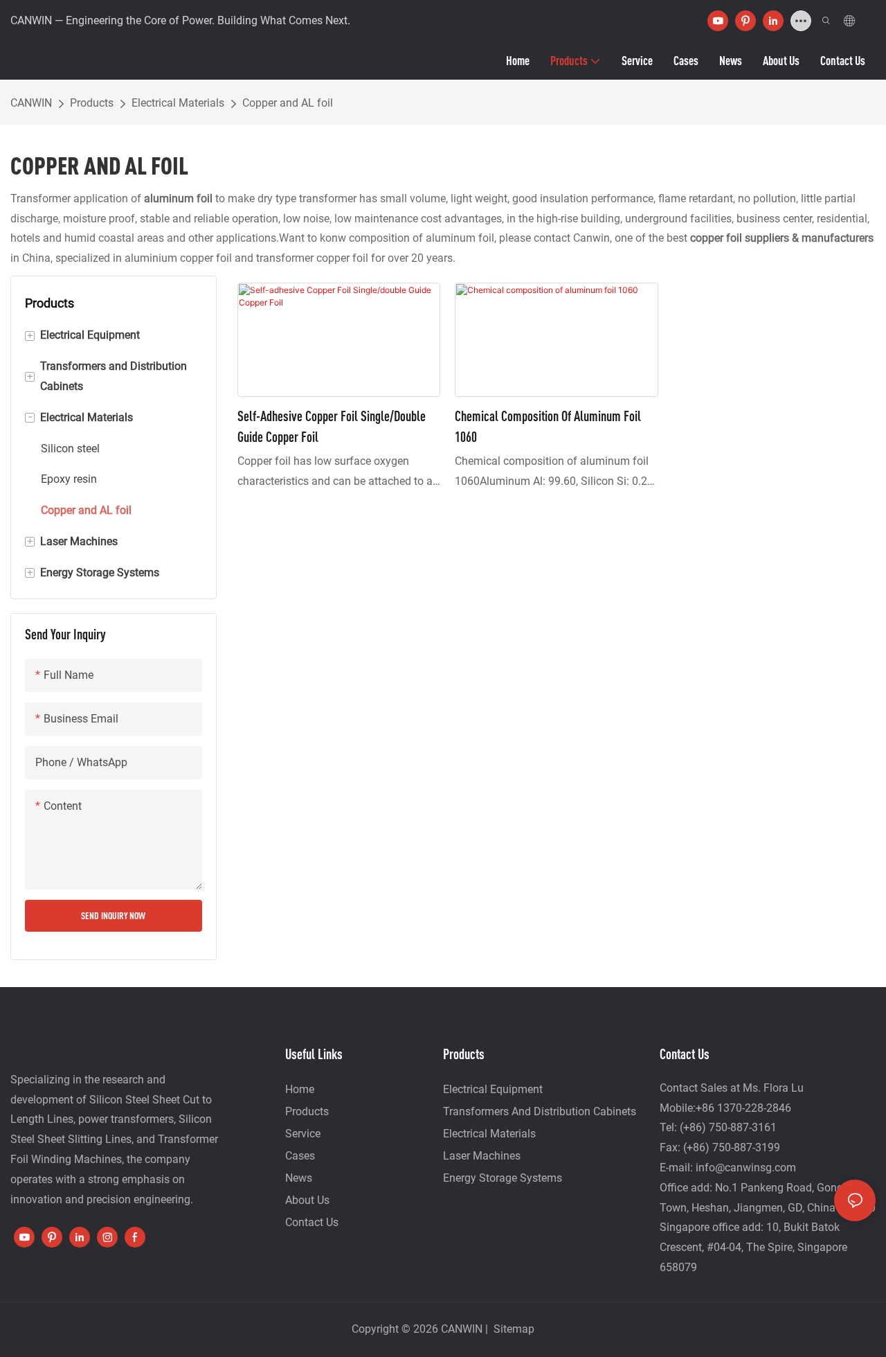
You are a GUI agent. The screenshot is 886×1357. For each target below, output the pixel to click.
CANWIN (31, 102)
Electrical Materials (178, 102)
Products (92, 102)
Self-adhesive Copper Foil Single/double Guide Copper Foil (331, 426)
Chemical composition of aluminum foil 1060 (548, 426)
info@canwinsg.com (746, 1167)
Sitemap (512, 1329)
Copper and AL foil (287, 102)
